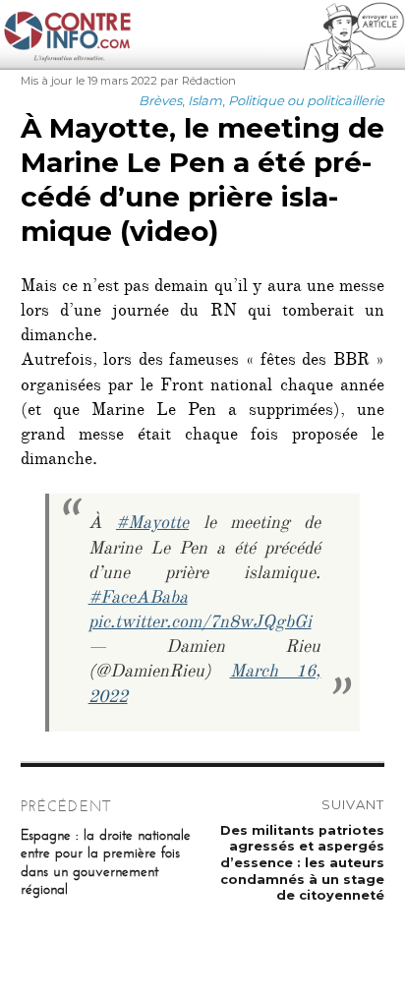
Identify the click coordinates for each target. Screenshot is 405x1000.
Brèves (160, 100)
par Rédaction (198, 81)
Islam (205, 100)
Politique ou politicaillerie (306, 100)
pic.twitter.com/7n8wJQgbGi (200, 624)
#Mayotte (152, 525)
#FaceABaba (138, 600)
